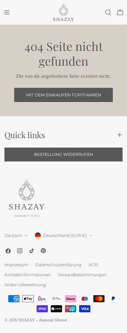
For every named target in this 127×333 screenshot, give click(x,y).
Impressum (16, 264)
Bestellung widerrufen (63, 154)
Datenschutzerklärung (58, 264)
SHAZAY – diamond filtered (42, 320)
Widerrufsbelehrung (25, 284)
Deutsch (13, 235)
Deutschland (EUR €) (65, 235)
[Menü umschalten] (7, 12)
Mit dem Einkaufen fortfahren (63, 95)
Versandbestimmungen (82, 274)
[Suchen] (108, 12)
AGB (93, 264)
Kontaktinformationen (27, 274)
